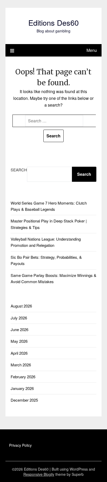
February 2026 (23, 376)
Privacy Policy (20, 445)
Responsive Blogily (38, 474)
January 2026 (22, 388)
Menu (91, 50)
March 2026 (21, 364)
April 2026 (19, 353)
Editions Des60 (53, 22)
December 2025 (24, 400)
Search (19, 169)
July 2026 (19, 317)
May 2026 (19, 341)
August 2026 (21, 306)
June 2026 (19, 329)
